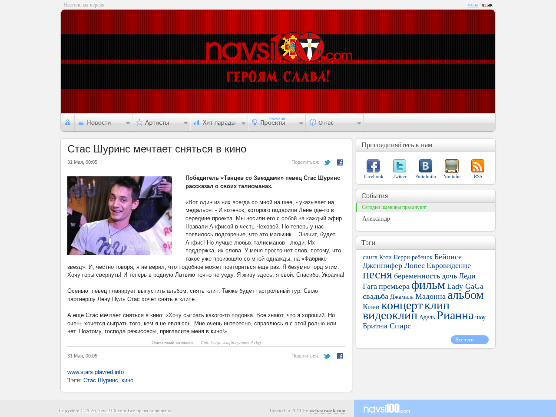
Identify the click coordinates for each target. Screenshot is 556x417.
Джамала (402, 297)
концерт (402, 305)
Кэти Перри (394, 257)
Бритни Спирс (387, 325)
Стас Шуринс (100, 380)
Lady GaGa (465, 286)
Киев (371, 306)
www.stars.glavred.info (95, 372)
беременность (417, 275)
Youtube (451, 176)
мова (472, 5)
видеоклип (390, 315)
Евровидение (449, 265)
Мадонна (430, 296)
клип (437, 305)
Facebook (374, 176)
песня (377, 274)
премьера (394, 286)
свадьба (375, 296)
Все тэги (464, 340)
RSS (478, 176)
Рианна (455, 315)
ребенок (422, 257)
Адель (427, 317)
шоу (480, 317)
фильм (428, 284)
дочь (449, 275)
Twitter (400, 176)
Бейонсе (448, 256)
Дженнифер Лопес (394, 265)
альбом (465, 294)
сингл (370, 257)
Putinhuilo (425, 176)
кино (127, 380)
